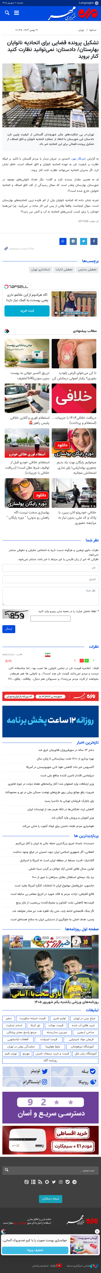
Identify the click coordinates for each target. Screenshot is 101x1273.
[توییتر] (54, 1182)
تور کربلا (35, 1025)
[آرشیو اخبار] (33, 1182)
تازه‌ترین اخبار (88, 743)
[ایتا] (26, 1182)
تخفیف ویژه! (35, 1250)
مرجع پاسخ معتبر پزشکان (22, 1032)
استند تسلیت (14, 1025)
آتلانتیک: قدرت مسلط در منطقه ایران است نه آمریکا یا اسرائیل (57, 860)
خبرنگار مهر (79, 159)
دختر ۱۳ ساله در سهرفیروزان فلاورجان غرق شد (66, 750)
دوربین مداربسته (57, 1032)
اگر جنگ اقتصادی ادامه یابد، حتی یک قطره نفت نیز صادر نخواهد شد (53, 911)
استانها (92, 30)
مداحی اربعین (85, 1032)
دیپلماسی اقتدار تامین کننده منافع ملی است (67, 775)
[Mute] (63, 313)
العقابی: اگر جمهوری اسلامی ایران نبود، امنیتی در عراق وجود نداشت (53, 852)
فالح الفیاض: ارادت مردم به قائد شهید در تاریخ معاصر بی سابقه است (52, 894)
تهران (81, 30)
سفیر (9, 1018)
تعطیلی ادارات (64, 269)
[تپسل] (6, 286)
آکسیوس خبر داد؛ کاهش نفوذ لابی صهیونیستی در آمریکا (60, 767)
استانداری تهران (40, 269)
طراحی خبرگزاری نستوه (78, 1266)
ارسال (8, 629)
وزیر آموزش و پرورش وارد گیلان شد (72, 818)
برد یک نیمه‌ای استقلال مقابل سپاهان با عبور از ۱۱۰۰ (63, 877)
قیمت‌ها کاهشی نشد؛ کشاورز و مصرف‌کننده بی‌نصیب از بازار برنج (55, 902)
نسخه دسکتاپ (50, 1198)
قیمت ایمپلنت (48, 1039)
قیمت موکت (55, 1025)
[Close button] (97, 1231)
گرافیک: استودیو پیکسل (44, 1266)
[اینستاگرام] (61, 1182)
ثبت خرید (27, 311)
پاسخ (8, 660)
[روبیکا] (47, 1182)
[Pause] (56, 313)
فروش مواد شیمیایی (81, 1039)
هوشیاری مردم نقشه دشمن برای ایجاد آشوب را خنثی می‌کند (58, 826)
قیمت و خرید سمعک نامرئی (52, 1053)
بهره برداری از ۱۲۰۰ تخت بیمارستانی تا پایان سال (65, 759)
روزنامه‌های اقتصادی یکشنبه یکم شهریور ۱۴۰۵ (65, 1002)
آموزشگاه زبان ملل (86, 1053)
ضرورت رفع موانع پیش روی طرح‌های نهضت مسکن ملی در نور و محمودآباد (49, 792)
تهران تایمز (10, 1053)
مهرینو (26, 1053)
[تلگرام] (75, 1182)
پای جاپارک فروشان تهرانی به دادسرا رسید (69, 801)
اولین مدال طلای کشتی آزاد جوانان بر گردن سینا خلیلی (61, 869)
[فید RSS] (40, 1182)
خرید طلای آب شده (83, 1025)
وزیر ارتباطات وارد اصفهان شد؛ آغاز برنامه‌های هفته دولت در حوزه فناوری (51, 784)
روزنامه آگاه (50, 1060)
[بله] (67, 1182)
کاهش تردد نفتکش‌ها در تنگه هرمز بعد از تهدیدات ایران (60, 809)
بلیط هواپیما (53, 1046)
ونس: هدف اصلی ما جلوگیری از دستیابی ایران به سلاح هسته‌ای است (52, 919)
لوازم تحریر (59, 1018)
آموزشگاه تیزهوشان (82, 1046)
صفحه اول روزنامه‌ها (82, 929)
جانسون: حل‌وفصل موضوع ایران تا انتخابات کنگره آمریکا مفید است (54, 885)
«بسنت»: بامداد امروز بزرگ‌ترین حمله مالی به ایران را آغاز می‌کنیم (55, 843)
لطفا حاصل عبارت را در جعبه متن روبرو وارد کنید (68, 611)
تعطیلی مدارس (87, 269)
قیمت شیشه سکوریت (32, 1018)
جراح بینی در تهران (84, 1018)
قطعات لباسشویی (18, 1039)
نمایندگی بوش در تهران (21, 1046)
